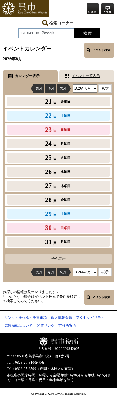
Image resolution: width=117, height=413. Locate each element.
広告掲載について (18, 326)
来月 (63, 88)
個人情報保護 (61, 318)
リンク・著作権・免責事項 (25, 318)
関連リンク (45, 326)
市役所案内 (67, 326)
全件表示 (58, 259)
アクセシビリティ (90, 318)
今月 (51, 88)
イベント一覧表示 (86, 76)
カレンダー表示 (27, 76)
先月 (39, 88)
